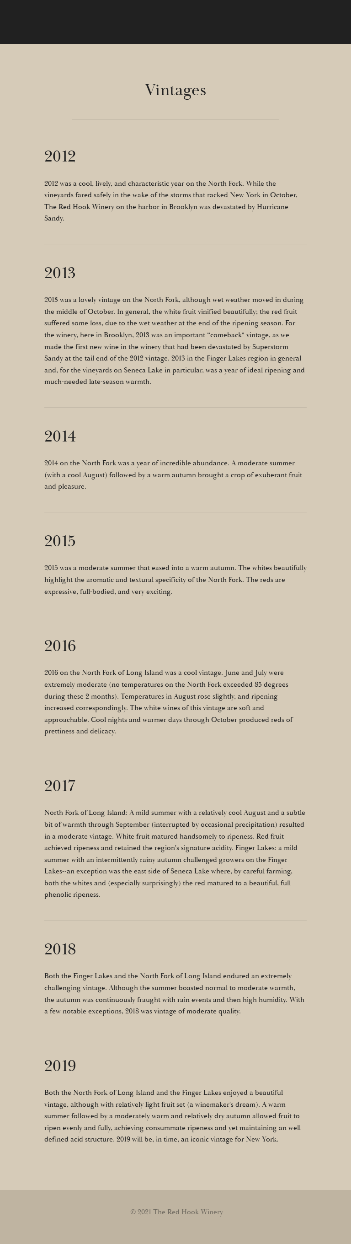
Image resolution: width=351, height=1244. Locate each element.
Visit (322, 16)
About (177, 16)
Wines (220, 16)
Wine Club (272, 16)
